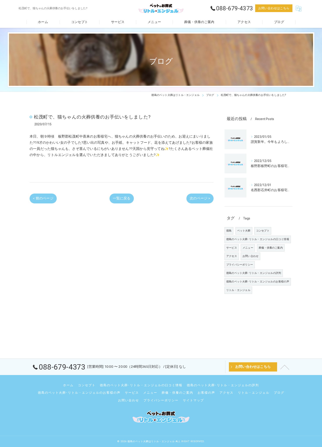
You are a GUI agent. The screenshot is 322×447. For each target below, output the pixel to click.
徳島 (229, 230)
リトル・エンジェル (238, 290)
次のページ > (200, 198)
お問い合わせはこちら (273, 8)
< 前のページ (43, 198)
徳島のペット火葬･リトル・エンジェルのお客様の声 (257, 281)
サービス (231, 247)
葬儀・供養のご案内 (271, 247)
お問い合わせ (250, 256)
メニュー (247, 247)
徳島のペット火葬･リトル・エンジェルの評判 (253, 273)
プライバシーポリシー (239, 264)
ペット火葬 (244, 230)
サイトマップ (193, 400)
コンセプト (262, 230)
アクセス (231, 256)
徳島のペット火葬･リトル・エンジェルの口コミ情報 (257, 239)
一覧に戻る (122, 198)
